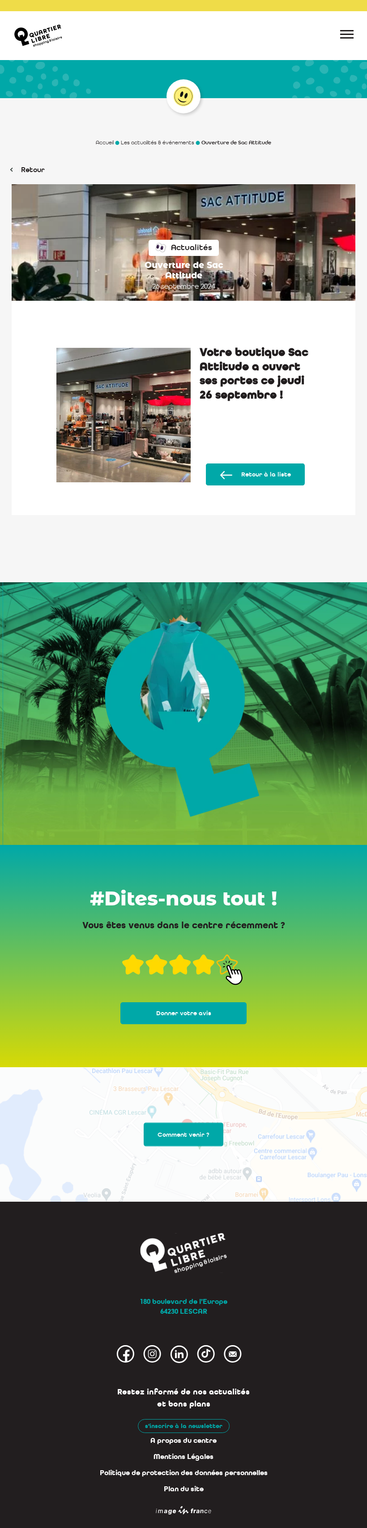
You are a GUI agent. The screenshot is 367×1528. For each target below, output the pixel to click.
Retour (33, 169)
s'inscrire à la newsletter (183, 1426)
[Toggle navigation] (347, 36)
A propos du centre (183, 1440)
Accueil (105, 142)
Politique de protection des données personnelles (184, 1472)
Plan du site (184, 1489)
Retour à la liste (266, 474)
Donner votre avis (183, 1013)
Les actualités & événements (157, 142)
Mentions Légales (183, 1456)
